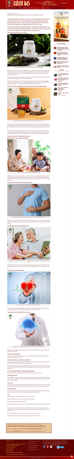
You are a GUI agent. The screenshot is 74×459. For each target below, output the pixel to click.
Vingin (43, 457)
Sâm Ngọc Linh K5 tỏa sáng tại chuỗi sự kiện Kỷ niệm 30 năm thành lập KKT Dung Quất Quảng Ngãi (63, 48)
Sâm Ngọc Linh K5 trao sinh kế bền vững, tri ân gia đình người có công (63, 62)
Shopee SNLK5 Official (30, 426)
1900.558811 (16, 431)
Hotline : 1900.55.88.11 (11, 447)
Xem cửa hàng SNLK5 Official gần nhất (33, 428)
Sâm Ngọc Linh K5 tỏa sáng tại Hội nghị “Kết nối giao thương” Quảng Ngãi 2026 (62, 58)
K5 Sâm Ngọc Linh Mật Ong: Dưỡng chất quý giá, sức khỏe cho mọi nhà (26, 415)
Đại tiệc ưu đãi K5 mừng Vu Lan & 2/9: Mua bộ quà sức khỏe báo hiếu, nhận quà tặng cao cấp (63, 54)
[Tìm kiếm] (67, 8)
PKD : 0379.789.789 (10, 448)
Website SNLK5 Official (12, 426)
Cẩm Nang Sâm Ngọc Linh (11, 13)
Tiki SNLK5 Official (21, 426)
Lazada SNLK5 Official (40, 426)
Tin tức (17, 13)
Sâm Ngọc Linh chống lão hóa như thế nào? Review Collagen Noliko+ (63, 66)
